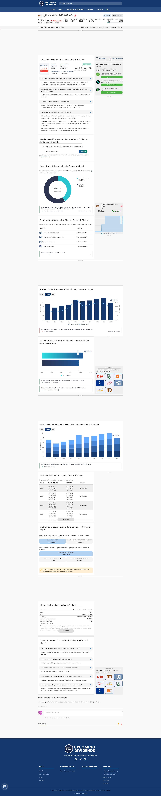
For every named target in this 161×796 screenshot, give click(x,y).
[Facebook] (76, 759)
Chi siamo (106, 780)
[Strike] (52, 718)
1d (101, 233)
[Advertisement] (80, 43)
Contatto (106, 783)
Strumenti (106, 27)
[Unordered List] (57, 718)
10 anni (48, 294)
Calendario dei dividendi (67, 771)
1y (108, 233)
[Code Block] (62, 718)
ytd (116, 233)
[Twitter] (80, 759)
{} (66, 717)
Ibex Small (107, 16)
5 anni (42, 294)
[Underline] (50, 718)
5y (111, 233)
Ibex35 (41, 771)
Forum (120, 27)
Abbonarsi (83, 151)
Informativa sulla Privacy (110, 771)
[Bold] (45, 718)
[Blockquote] (59, 718)
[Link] (64, 718)
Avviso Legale (107, 777)
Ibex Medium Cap (44, 774)
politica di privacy (45, 156)
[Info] (92, 171)
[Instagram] (85, 759)
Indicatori (92, 27)
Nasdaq (41, 780)
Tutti (53, 294)
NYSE (40, 777)
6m (106, 233)
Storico (99, 27)
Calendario (84, 27)
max (114, 233)
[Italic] (48, 718)
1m (104, 233)
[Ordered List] (55, 718)
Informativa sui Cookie (110, 774)
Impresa (113, 27)
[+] (69, 717)
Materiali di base (118, 16)
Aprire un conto (112, 77)
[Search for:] (90, 3)
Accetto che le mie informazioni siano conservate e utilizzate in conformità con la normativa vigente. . (65, 155)
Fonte (90, 255)
